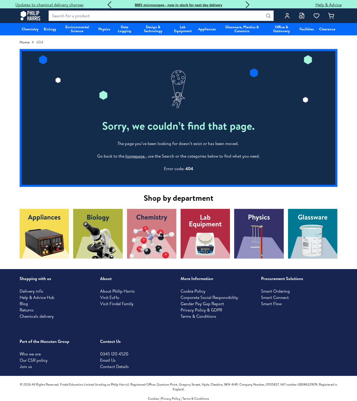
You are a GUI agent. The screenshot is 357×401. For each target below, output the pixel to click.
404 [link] (39, 42)
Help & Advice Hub (37, 297)
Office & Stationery (281, 29)
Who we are (30, 354)
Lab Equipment (183, 29)
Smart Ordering (275, 291)
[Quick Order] (302, 15)
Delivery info (31, 291)
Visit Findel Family (117, 304)
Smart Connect (275, 297)
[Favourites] (316, 15)
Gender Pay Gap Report (202, 304)
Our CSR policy (34, 360)
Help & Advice (328, 5)
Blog (24, 304)
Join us (26, 366)
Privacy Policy (170, 398)
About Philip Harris (117, 291)
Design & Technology (153, 29)
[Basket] (331, 15)
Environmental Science (77, 29)
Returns (27, 310)
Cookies (154, 398)
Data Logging (124, 29)
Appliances (207, 29)
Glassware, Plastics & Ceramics (242, 29)
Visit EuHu (109, 297)
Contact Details (114, 366)
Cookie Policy (193, 291)
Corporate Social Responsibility (209, 297)
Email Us (108, 360)
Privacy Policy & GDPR (201, 310)
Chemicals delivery (37, 316)
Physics (104, 29)
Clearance (327, 29)
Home (25, 42)
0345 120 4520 (114, 354)
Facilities (307, 29)
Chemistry (30, 29)
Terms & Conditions (198, 316)
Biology (50, 29)
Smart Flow (271, 304)
